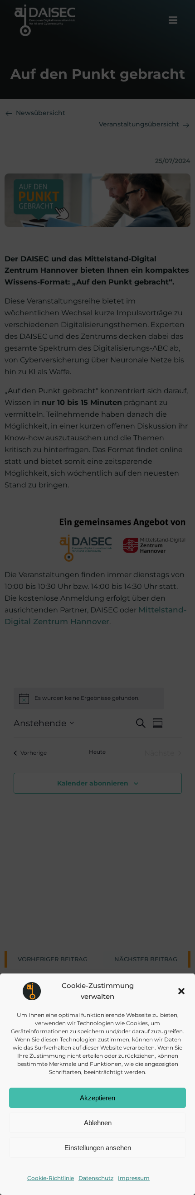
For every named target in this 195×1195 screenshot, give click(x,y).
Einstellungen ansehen (97, 1148)
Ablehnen (98, 1123)
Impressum (134, 1178)
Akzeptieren (97, 1098)
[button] (181, 991)
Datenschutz (95, 1178)
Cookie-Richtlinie (50, 1178)
